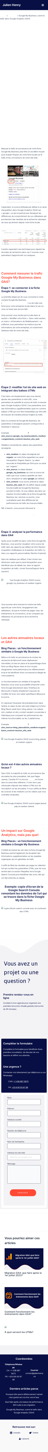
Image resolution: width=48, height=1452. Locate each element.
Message (11, 1164)
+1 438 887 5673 (20, 1081)
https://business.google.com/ (15, 303)
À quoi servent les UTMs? (19, 1332)
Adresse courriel (14, 1120)
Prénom (10, 1108)
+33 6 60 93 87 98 (20, 1087)
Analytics (33, 1279)
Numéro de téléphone (16, 1131)
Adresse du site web (16, 1153)
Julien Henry (12, 5)
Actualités (12, 16)
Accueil (3, 16)
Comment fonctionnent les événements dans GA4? (20, 1312)
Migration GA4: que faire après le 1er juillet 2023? (23, 1274)
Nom (9, 1097)
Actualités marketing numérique (17, 1279)
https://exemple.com (19, 433)
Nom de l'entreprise (15, 1142)
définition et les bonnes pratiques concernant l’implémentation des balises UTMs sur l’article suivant (23, 511)
